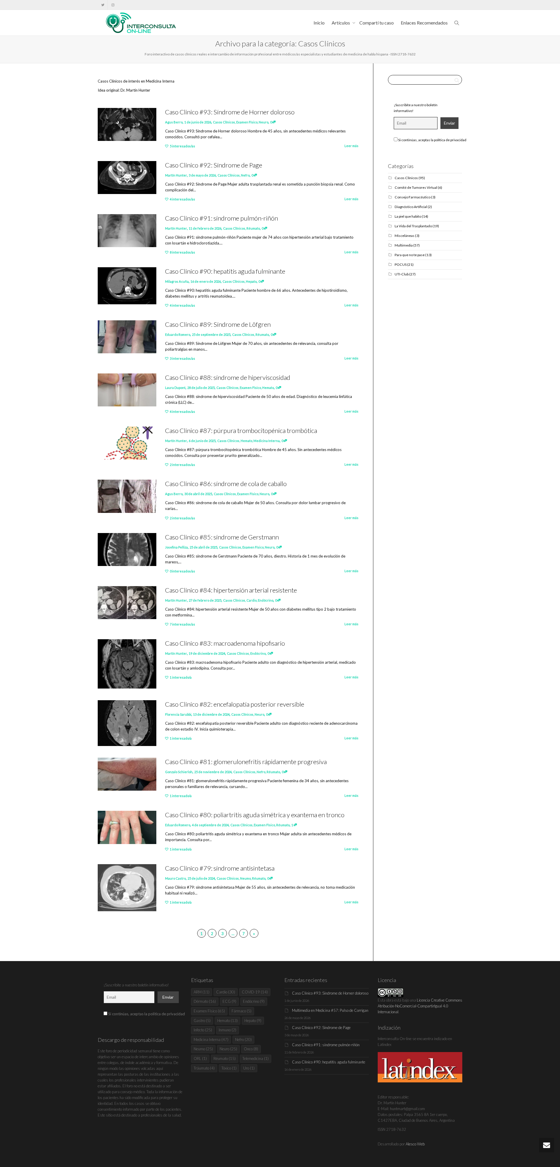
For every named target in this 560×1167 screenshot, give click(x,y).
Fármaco (241, 1011)
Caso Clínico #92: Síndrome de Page (213, 165)
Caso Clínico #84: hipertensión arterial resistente (231, 590)
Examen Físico (247, 122)
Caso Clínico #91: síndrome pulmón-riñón (221, 218)
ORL (200, 1058)
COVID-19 (255, 992)
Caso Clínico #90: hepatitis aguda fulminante (225, 271)
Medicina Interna (266, 441)
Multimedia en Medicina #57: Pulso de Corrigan (330, 1010)
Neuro (263, 122)
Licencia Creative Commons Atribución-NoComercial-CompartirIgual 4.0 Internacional (420, 1006)
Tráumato (204, 1068)
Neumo (245, 878)
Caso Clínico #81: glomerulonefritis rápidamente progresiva (246, 762)
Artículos (341, 22)
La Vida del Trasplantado (413, 226)
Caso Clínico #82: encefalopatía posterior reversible (234, 704)
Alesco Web (415, 1144)
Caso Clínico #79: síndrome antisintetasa (219, 868)
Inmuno (227, 1030)
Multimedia (404, 245)
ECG (229, 1001)
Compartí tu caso (376, 22)
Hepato (251, 281)
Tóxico (229, 1068)
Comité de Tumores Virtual (416, 187)
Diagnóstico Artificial (411, 207)
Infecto (203, 1030)
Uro (249, 1068)
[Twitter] (103, 5)
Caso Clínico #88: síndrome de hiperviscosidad (227, 377)
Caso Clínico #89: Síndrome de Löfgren (218, 324)
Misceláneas (404, 235)
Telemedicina (255, 1058)
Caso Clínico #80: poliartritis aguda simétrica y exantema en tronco (254, 815)
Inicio (319, 22)
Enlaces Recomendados (424, 22)
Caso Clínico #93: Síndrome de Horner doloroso (230, 112)
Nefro (245, 175)
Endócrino (265, 600)
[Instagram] (113, 5)
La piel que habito (408, 216)
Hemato (268, 387)
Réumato (253, 228)
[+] (127, 124)
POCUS (401, 264)
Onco (251, 1049)
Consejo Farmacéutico (412, 197)
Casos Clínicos (224, 122)
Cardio (251, 600)
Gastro (202, 1020)
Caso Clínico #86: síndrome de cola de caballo (226, 484)
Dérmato (205, 1001)
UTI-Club (402, 274)
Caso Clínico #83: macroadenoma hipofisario (225, 643)
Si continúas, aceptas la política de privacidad (432, 140)
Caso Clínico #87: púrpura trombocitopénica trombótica (241, 430)
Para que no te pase (410, 255)
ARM (201, 992)
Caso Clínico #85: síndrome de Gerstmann (222, 537)
